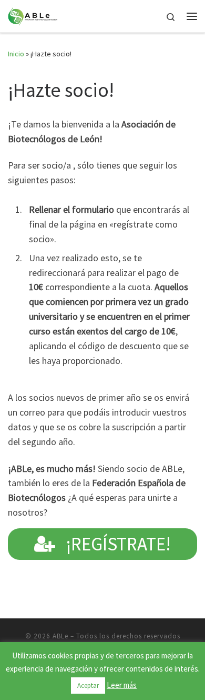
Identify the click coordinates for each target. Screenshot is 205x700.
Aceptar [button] (88, 685)
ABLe (60, 636)
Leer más (122, 685)
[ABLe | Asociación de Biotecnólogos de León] (32, 14)
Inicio (16, 53)
